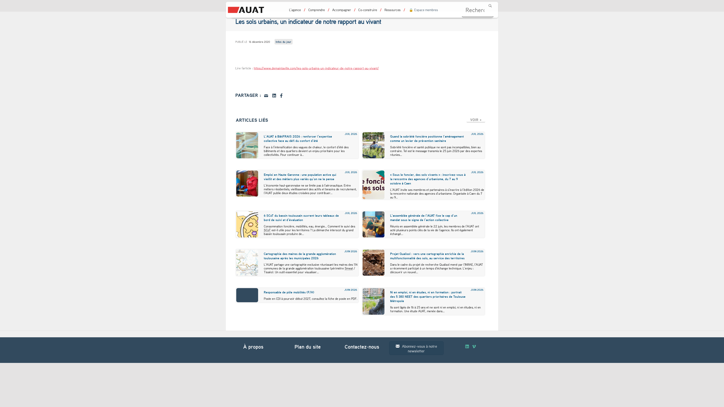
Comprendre (316, 9)
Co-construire (367, 9)
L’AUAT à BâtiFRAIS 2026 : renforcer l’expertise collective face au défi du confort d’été (298, 138)
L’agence (295, 9)
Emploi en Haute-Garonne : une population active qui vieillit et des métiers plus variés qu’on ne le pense (300, 177)
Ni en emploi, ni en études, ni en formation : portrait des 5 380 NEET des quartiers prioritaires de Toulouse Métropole (428, 296)
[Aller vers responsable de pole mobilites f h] (244, 295)
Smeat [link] (349, 268)
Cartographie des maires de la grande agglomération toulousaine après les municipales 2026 (300, 256)
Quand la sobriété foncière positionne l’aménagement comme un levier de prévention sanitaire (427, 138)
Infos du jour (283, 41)
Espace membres (426, 10)
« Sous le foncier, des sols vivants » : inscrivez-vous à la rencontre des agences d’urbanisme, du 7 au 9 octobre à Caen (428, 179)
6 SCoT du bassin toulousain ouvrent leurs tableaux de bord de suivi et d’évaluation (301, 217)
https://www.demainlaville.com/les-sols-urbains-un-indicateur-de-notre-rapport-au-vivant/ (316, 68)
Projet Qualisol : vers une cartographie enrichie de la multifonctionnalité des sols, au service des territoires (427, 256)
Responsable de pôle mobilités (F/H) (289, 292)
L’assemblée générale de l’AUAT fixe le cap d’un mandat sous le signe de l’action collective (423, 217)
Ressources (392, 9)
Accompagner (341, 9)
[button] (476, 119)
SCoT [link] (267, 230)
